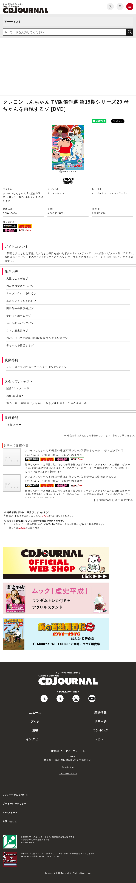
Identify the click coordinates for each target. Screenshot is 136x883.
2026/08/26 (69, 481)
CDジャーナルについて (15, 794)
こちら (45, 515)
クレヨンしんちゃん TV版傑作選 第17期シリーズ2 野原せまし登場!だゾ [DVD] (70, 476)
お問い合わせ (10, 821)
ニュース (35, 712)
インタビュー (35, 739)
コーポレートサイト (68, 773)
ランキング (101, 730)
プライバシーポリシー (15, 803)
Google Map (68, 767)
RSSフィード (10, 812)
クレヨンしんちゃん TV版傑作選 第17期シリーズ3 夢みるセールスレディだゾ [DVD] (74, 450)
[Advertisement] (68, 67)
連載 (35, 730)
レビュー (100, 739)
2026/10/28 (69, 454)
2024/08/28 (99, 213)
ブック (35, 721)
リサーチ (100, 721)
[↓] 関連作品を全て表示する (113, 500)
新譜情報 (100, 712)
